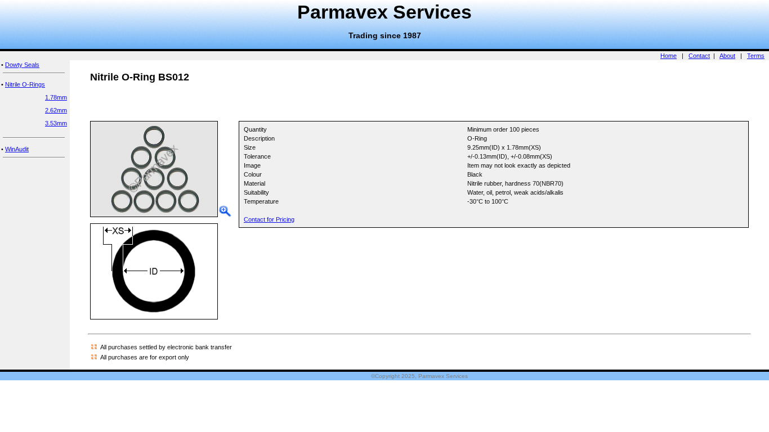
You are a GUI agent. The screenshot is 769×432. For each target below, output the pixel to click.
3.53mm (56, 123)
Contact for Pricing (269, 219)
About (727, 55)
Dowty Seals (22, 64)
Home (668, 55)
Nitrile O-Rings (25, 84)
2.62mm (56, 110)
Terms (755, 55)
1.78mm (56, 97)
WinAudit (17, 149)
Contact (699, 55)
